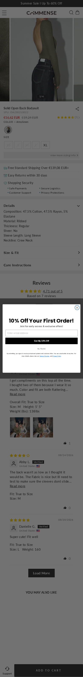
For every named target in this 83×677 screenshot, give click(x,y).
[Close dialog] (77, 307)
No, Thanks (41, 349)
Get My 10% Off (41, 341)
